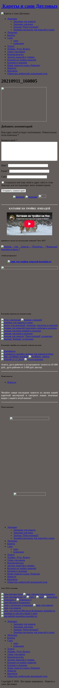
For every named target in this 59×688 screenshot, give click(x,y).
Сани (10, 38)
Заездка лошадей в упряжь (20, 57)
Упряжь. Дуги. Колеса (18, 49)
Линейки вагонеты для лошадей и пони (33, 29)
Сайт (3, 176)
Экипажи (12, 18)
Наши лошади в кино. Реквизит (23, 65)
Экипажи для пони (23, 24)
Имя (4, 165)
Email (5, 171)
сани (15, 40)
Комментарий (9, 140)
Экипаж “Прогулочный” (26, 27)
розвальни (18, 43)
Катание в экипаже (17, 62)
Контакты (12, 70)
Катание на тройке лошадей (21, 60)
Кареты (11, 35)
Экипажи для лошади (24, 21)
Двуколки (12, 32)
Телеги (10, 46)
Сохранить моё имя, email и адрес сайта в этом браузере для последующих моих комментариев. (27, 184)
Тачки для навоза (16, 51)
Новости (11, 68)
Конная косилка (15, 54)
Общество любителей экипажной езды (27, 73)
